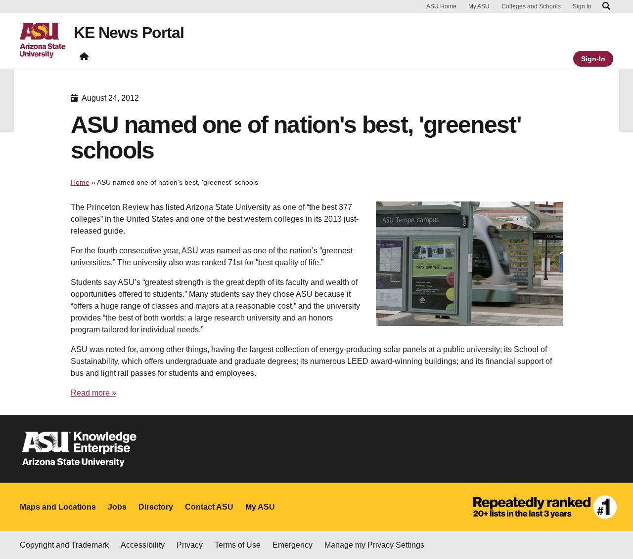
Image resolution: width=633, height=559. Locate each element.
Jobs (117, 507)
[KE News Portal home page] (84, 58)
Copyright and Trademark (64, 545)
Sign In (582, 6)
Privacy (190, 545)
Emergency (292, 545)
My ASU (479, 6)
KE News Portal (129, 32)
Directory (155, 507)
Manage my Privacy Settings (374, 545)
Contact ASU (209, 507)
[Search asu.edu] (606, 6)
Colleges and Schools (531, 6)
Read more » (93, 393)
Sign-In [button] (593, 59)
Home (80, 182)
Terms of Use (238, 545)
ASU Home (441, 6)
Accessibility (143, 545)
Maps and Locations (58, 507)
